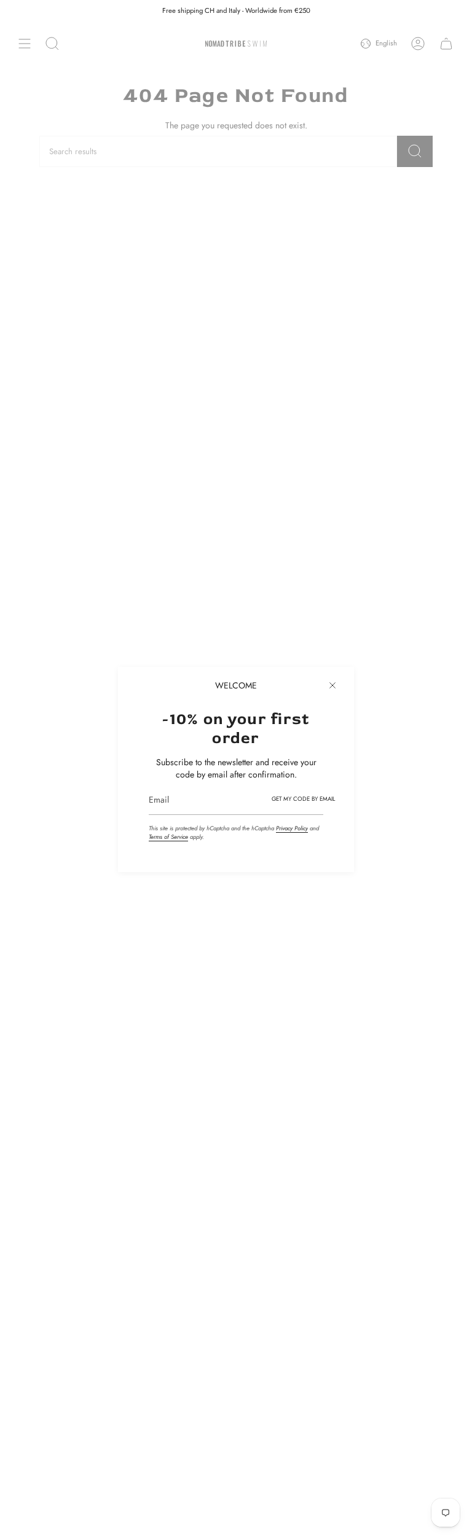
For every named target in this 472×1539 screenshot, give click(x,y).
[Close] (332, 685)
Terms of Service (168, 837)
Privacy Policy (292, 828)
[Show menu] (24, 43)
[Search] (415, 151)
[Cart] (446, 43)
